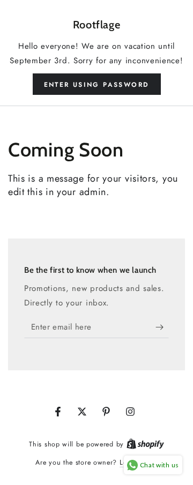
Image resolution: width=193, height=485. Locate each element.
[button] (97, 84)
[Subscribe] (162, 327)
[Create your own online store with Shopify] (145, 444)
